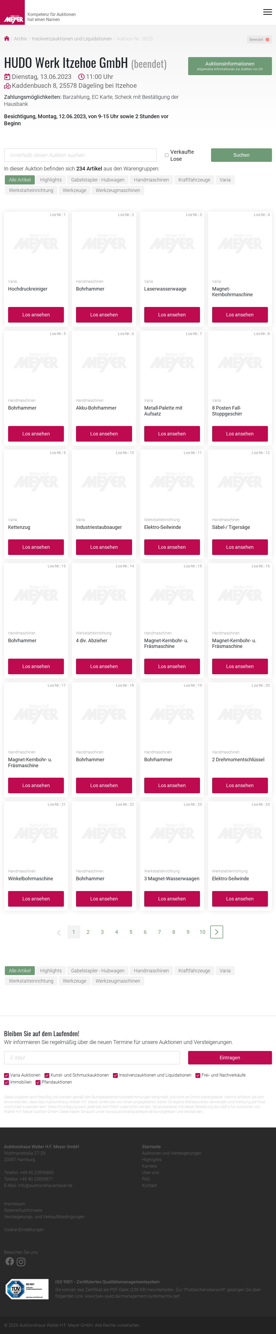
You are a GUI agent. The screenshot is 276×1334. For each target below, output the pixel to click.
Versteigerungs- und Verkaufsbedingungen (44, 1216)
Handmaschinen (151, 180)
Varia (225, 180)
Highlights (51, 180)
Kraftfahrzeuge (194, 180)
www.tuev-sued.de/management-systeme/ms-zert (132, 1296)
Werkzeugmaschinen (118, 190)
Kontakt (149, 1185)
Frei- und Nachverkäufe (224, 1075)
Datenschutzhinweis (23, 1210)
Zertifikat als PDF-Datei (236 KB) (115, 1289)
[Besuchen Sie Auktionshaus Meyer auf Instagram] (21, 1261)
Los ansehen (36, 314)
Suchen (241, 155)
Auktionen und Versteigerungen (171, 1153)
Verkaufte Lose (182, 155)
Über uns (150, 1172)
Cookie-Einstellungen (24, 1229)
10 (202, 932)
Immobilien (21, 1082)
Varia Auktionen (25, 1075)
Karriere (149, 1166)
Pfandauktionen (57, 1082)
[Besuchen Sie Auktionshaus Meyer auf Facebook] (9, 1261)
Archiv (20, 38)
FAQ (146, 1179)
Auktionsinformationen (230, 66)
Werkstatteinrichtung (31, 190)
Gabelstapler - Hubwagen (98, 180)
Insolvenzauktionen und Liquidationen (72, 38)
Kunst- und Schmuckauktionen (80, 1075)
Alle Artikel (20, 180)
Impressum (14, 1203)
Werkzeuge (74, 190)
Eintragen (230, 1057)
